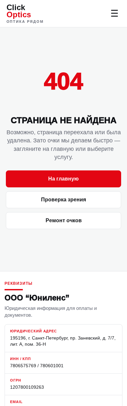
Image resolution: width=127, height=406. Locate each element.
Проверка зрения (63, 199)
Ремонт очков (64, 220)
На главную (63, 178)
